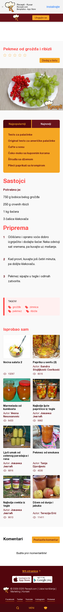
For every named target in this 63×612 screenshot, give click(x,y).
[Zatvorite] (2, 7)
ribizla (34, 311)
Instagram (40, 599)
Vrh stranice (30, 571)
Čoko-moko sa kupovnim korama (29, 153)
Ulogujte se (41, 17)
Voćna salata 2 (16, 355)
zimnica (34, 307)
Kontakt (26, 591)
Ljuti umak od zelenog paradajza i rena (16, 448)
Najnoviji (46, 123)
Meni (31, 608)
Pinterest (51, 599)
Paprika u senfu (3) (46, 355)
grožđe (17, 307)
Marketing (15, 591)
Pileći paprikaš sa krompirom (26, 165)
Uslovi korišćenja (47, 588)
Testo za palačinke (20, 134)
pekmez (17, 311)
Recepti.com (6, 590)
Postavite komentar (46, 539)
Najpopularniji (17, 123)
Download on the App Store (22, 579)
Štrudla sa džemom (20, 159)
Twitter (20, 599)
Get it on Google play (42, 579)
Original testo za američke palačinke (31, 140)
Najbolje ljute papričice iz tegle (46, 400)
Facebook (9, 599)
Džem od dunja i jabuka (46, 497)
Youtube (29, 599)
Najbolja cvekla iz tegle (16, 497)
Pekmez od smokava (46, 448)
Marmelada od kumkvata (16, 400)
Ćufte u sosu (16, 146)
